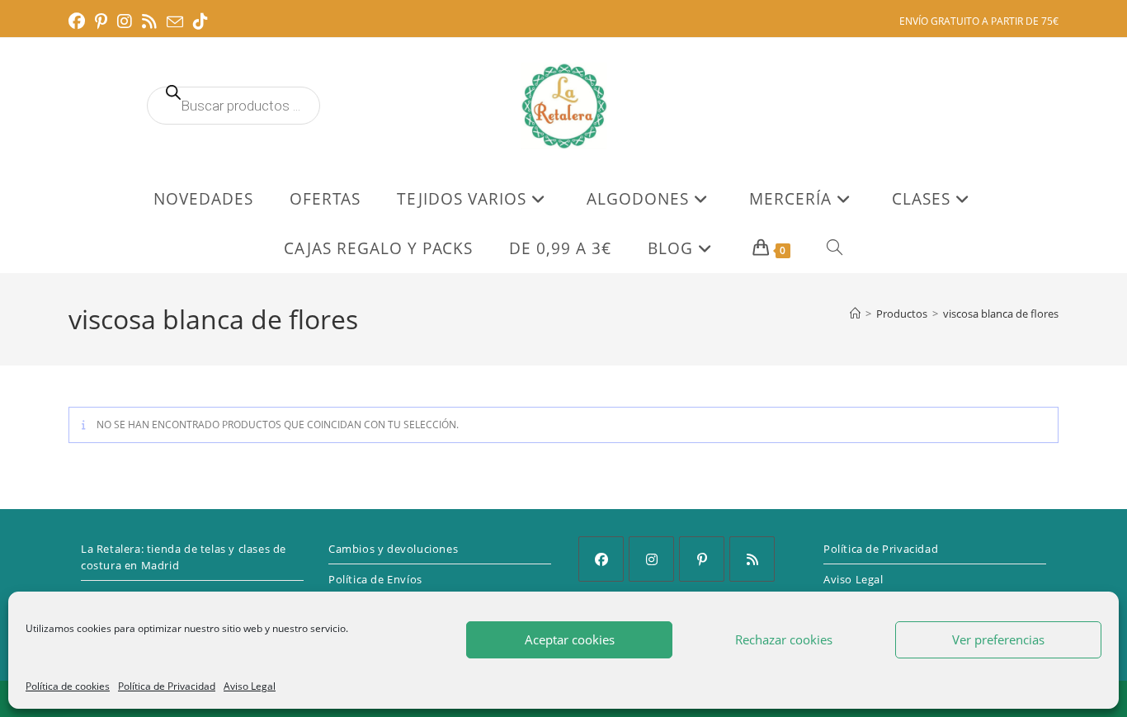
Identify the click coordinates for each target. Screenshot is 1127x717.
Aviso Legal (250, 686)
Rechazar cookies (783, 639)
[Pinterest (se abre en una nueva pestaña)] (101, 21)
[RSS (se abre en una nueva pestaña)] (149, 21)
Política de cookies (68, 686)
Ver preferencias (998, 639)
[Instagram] (651, 559)
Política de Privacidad (166, 686)
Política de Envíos (375, 579)
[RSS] (752, 559)
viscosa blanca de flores (1001, 313)
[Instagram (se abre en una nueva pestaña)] (124, 21)
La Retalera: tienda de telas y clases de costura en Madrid (183, 557)
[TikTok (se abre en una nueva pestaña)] (200, 21)
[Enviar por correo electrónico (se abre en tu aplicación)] (175, 22)
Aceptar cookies (570, 639)
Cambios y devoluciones (393, 548)
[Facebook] (601, 559)
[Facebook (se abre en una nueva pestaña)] (79, 21)
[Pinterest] (701, 559)
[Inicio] (855, 313)
